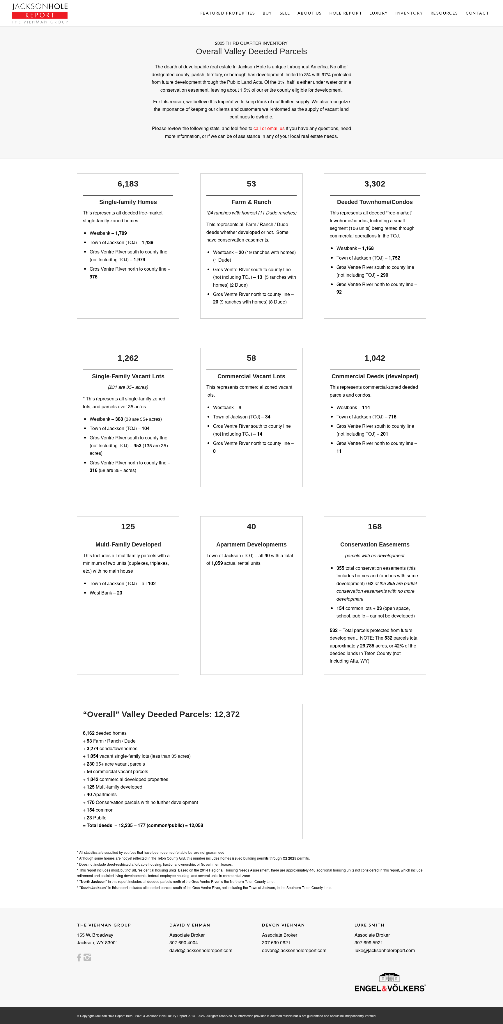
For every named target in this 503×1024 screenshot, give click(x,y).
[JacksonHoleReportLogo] (39, 13)
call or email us (269, 128)
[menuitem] (228, 13)
